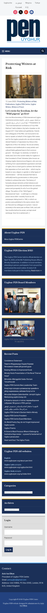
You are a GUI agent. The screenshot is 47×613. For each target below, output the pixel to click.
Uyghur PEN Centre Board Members (17, 419)
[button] (6, 51)
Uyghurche (8, 3)
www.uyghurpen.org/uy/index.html (17, 474)
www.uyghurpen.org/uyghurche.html (18, 467)
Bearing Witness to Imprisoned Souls (18, 370)
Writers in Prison (18, 107)
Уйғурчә (28, 3)
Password (8, 538)
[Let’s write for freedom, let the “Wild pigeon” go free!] (24, 86)
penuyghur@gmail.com (16, 580)
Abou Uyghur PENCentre (13, 239)
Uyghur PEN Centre (23, 104)
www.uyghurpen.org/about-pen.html (18, 461)
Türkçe (37, 3)
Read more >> (36, 271)
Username (8, 527)
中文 (27, 7)
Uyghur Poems (10, 428)
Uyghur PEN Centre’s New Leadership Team (20, 385)
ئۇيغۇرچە (18, 3)
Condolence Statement (13, 361)
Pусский (18, 7)
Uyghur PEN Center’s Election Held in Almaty (21, 412)
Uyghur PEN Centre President (15, 416)
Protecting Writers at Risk (27, 101)
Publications (10, 104)
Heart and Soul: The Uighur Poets (16, 440)
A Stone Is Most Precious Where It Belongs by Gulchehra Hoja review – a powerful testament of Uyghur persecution (23, 434)
